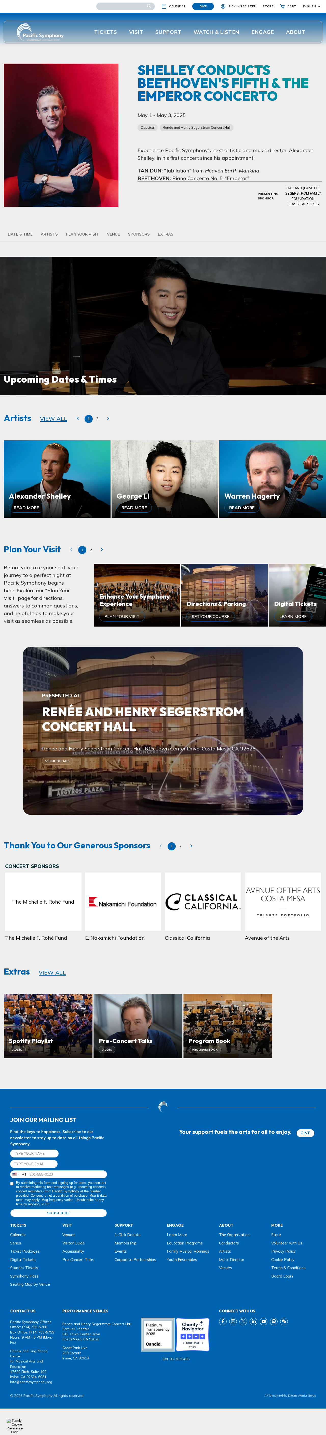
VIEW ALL (53, 418)
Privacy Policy (283, 1251)
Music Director (231, 1259)
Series (15, 1243)
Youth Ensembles (182, 1259)
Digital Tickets (23, 1259)
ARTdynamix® (273, 1395)
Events (121, 1251)
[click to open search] (149, 6)
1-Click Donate (128, 1234)
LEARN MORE (293, 616)
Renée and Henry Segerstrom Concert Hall (196, 127)
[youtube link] (263, 1321)
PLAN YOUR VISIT (82, 234)
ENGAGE (262, 32)
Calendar (18, 1234)
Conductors (229, 1243)
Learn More (177, 1234)
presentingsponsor (268, 196)
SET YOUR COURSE (210, 616)
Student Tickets (24, 1267)
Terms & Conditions (288, 1267)
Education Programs (185, 1243)
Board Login (282, 1276)
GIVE (305, 1132)
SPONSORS (139, 234)
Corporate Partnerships (135, 1259)
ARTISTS (49, 234)
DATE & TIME (20, 234)
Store (276, 1234)
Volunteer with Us (286, 1243)
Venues (68, 1234)
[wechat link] (284, 1321)
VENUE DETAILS (57, 761)
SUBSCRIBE (58, 1213)
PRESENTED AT (61, 695)
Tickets (105, 32)
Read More (26, 507)
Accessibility (73, 1251)
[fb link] (223, 1321)
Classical (148, 127)
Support (168, 32)
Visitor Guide (73, 1243)
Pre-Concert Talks (78, 1259)
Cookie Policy (282, 1259)
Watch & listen (216, 32)
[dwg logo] (163, 1107)
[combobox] (18, 1174)
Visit (136, 32)
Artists (225, 1251)
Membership (126, 1243)
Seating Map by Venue (30, 1284)
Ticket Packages (25, 1251)
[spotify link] (274, 1321)
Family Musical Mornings (188, 1251)
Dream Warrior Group (302, 1395)
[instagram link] (233, 1321)
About (295, 32)
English (309, 6)
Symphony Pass (24, 1276)
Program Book (205, 1049)
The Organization (234, 1234)
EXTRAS (165, 234)
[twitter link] (243, 1321)
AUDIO (17, 1049)
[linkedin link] (253, 1321)
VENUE (113, 234)
